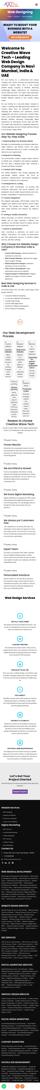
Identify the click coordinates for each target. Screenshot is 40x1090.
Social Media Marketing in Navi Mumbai (13, 1023)
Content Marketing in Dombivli (10, 1055)
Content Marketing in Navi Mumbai (11, 1046)
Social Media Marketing (10, 832)
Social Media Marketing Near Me (11, 1028)
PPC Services (7, 839)
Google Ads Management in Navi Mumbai (14, 1066)
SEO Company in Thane (9, 953)
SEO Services (7, 829)
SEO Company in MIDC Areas (23, 958)
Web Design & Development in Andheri (13, 894)
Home (10, 16)
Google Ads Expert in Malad (15, 1071)
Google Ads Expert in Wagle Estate (12, 1078)
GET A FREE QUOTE (20, 37)
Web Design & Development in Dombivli (19, 899)
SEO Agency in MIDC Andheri (26, 946)
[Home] (12, 4)
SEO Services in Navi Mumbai (10, 942)
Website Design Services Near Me (11, 914)
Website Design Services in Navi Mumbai (14, 910)
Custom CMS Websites (10, 821)
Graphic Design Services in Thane (26, 1001)
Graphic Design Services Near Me (12, 1010)
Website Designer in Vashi (16, 928)
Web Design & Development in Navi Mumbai (14, 876)
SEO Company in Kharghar (9, 951)
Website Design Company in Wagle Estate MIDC (21, 892)
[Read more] (2, 862)
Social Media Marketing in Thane (26, 1026)
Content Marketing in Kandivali (27, 1053)
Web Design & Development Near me (18, 880)
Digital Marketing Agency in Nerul (17, 985)
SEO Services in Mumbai (29, 942)
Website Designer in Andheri (15, 926)
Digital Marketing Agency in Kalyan (17, 978)
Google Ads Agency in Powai (18, 1073)
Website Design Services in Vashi (20, 919)
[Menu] (36, 4)
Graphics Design (8, 842)
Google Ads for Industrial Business (23, 1076)
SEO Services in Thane (9, 944)
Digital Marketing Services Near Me (19, 973)
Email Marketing (8, 845)
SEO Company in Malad (25, 955)
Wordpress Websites (9, 815)
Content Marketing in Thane (16, 1048)
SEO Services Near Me (26, 944)
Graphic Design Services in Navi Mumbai (14, 998)
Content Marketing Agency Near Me (20, 1050)
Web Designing (7, 812)
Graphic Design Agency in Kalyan (17, 1005)
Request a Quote (20, 792)
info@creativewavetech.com (12, 859)
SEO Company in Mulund (27, 948)
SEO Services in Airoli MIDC (28, 951)
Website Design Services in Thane (26, 912)
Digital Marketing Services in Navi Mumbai (14, 969)
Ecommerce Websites (10, 818)
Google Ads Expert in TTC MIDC (22, 1080)
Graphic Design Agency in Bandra (11, 1003)
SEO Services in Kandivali (9, 948)
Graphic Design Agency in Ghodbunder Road (21, 1007)
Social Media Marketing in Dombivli (19, 1035)
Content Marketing (8, 835)
